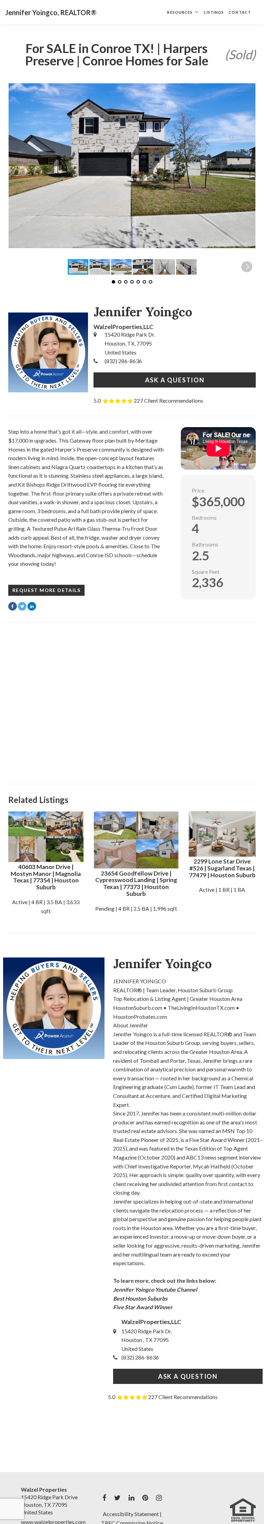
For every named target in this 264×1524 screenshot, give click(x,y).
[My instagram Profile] (159, 1497)
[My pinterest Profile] (145, 1497)
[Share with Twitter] (22, 606)
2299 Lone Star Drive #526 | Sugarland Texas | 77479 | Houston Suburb (222, 868)
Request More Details (46, 590)
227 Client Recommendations (168, 400)
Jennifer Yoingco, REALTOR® (51, 12)
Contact (240, 12)
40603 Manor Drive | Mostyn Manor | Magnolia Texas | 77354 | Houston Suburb (46, 877)
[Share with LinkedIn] (32, 606)
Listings (214, 12)
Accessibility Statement (131, 1514)
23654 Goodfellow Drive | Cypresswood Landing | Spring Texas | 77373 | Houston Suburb (136, 883)
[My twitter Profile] (117, 1497)
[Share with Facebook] (12, 606)
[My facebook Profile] (104, 1497)
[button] (247, 165)
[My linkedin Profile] (131, 1497)
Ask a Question (175, 380)
